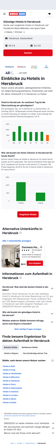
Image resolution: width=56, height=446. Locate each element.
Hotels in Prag (9, 370)
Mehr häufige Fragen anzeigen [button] (28, 329)
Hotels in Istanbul (10, 391)
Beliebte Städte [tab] (10, 347)
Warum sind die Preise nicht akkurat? (22, 433)
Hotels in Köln (9, 366)
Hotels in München (11, 377)
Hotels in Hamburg (11, 381)
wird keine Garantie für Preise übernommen (19, 416)
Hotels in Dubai (9, 402)
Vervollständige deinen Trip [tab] (35, 353)
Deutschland (30, 443)
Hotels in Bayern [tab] (11, 353)
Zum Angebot (35, 263)
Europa (19, 443)
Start (12, 443)
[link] (28, 214)
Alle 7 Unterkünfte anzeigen (16, 241)
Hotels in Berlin (9, 399)
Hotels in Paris (9, 384)
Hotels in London (10, 395)
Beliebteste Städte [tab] (30, 347)
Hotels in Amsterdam (12, 373)
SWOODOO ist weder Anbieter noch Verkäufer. (27, 423)
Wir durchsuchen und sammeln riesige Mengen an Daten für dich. (27, 428)
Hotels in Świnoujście (12, 388)
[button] (4, 14)
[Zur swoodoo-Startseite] (17, 14)
